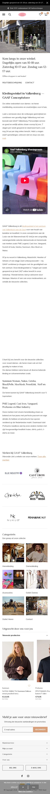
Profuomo (7, 407)
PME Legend (8, 403)
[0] (45, 14)
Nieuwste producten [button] (11, 635)
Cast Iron (21, 403)
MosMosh (20, 384)
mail (4, 138)
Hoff (40, 384)
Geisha (32, 381)
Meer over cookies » (25, 791)
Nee (33, 787)
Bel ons (12, 768)
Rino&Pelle (8, 384)
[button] (3, 14)
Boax (5, 387)
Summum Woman (11, 381)
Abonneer (40, 729)
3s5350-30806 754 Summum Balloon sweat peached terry (16, 692)
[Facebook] (22, 776)
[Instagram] (28, 776)
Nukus (24, 381)
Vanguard (32, 403)
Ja (23, 787)
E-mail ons (36, 768)
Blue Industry (23, 407)
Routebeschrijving (12, 82)
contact (29, 82)
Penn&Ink (31, 384)
